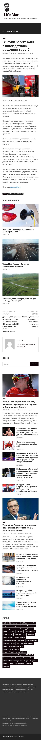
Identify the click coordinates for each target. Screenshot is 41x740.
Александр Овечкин (26, 629)
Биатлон (12, 631)
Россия (25, 658)
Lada (4, 623)
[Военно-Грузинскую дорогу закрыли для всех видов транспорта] (20, 296)
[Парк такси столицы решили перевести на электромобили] (20, 227)
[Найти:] (20, 364)
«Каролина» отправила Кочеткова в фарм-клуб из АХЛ (26, 444)
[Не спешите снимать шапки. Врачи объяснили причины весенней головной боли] (8, 561)
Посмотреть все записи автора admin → (26, 345)
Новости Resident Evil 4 (11, 649)
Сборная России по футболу (12, 661)
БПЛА (5, 631)
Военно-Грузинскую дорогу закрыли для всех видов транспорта (19, 299)
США (31, 658)
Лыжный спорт (20, 637)
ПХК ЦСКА (29, 655)
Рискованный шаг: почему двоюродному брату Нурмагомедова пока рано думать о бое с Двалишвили (27, 431)
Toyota (5, 626)
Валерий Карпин (30, 631)
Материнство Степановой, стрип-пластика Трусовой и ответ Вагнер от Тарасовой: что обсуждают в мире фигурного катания (27, 457)
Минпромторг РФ (9, 643)
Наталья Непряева (27, 643)
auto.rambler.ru (15, 187)
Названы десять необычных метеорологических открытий (24, 580)
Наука (4, 522)
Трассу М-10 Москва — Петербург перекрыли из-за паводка (15, 265)
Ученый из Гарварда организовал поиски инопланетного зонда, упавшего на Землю (19, 528)
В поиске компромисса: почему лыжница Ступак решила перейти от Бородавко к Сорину (19, 404)
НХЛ (18, 643)
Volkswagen (14, 626)
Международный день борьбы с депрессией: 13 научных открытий (26, 593)
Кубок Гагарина (8, 637)
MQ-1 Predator (13, 623)
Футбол (5, 663)
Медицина (21, 640)
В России (19, 631)
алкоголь (29, 663)
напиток (6, 666)
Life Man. (12, 14)
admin (14, 53)
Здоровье (18, 634)
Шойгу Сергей (19, 663)
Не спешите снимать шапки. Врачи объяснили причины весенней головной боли (27, 556)
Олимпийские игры (9, 655)
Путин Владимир (16, 658)
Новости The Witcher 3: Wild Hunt (14, 652)
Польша (6, 658)
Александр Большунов (10, 629)
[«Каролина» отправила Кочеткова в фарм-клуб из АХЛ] (8, 449)
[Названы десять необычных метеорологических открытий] (8, 584)
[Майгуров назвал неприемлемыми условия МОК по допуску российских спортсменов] (8, 492)
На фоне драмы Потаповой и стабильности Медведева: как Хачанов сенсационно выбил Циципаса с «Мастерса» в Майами (27, 473)
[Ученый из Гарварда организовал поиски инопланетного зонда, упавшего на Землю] (20, 520)
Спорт (4, 398)
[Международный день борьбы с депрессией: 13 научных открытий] (8, 598)
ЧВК (11, 663)
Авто (4, 38)
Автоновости (18, 193)
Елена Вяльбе (7, 634)
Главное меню (11, 31)
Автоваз (22, 626)
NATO (33, 623)
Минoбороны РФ (31, 640)
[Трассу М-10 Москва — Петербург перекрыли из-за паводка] (20, 262)
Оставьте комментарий (25, 53)
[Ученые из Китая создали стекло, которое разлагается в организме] (8, 609)
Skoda (10, 193)
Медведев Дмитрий (9, 640)
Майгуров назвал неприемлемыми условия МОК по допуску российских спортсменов (26, 488)
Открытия (21, 655)
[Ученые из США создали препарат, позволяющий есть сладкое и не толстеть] (8, 573)
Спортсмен (33, 661)
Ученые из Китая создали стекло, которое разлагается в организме (26, 604)
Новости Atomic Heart (16, 646)
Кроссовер (31, 634)
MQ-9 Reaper (24, 623)
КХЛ (24, 634)
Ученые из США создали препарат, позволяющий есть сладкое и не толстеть (27, 568)
